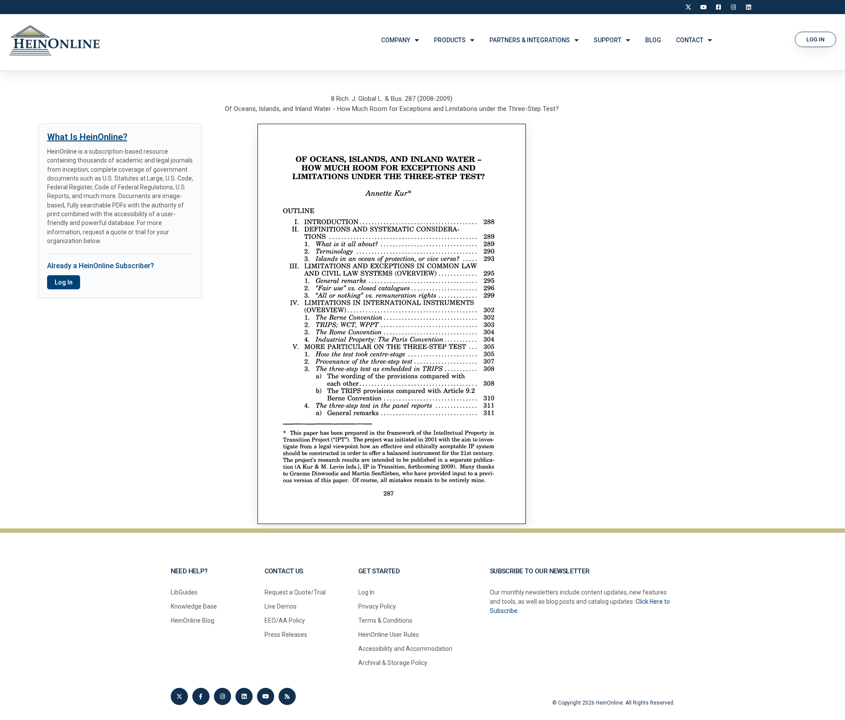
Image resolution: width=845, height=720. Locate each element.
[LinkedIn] (748, 7)
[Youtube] (265, 696)
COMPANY (395, 40)
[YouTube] (703, 7)
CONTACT (689, 40)
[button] (815, 39)
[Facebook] (718, 7)
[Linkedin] (244, 696)
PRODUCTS (450, 40)
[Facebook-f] (200, 696)
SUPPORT (607, 40)
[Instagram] (733, 7)
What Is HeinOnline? (87, 137)
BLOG (653, 40)
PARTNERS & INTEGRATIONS (529, 40)
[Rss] (287, 696)
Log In (64, 282)
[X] (688, 7)
